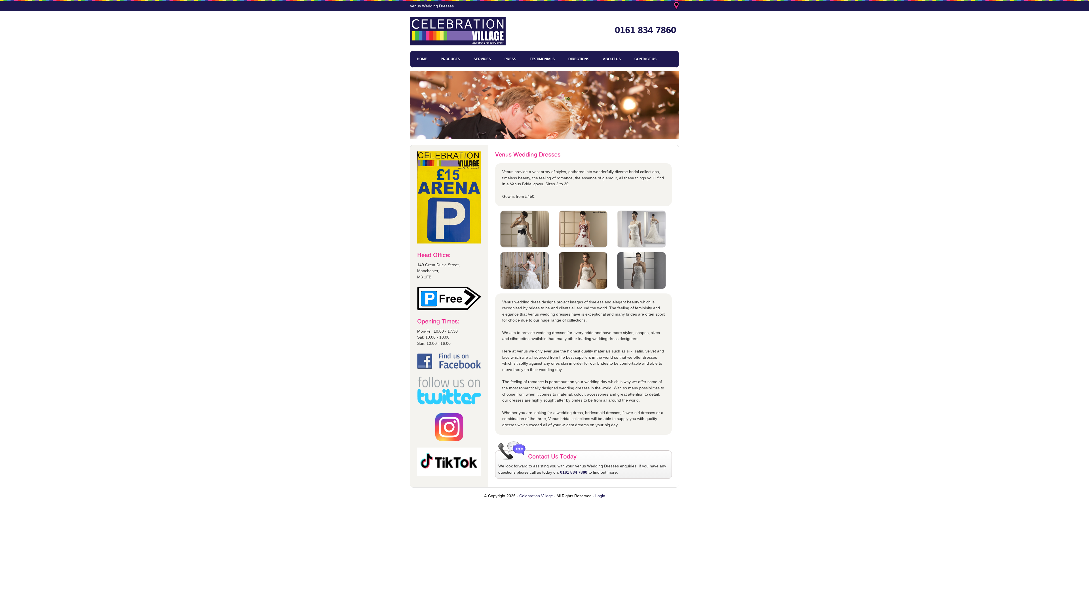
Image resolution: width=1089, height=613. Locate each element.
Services (482, 59)
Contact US (645, 59)
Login (600, 496)
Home (422, 59)
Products (450, 59)
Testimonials (542, 59)
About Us (612, 59)
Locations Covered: (677, 6)
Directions (578, 59)
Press (510, 59)
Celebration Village (536, 496)
